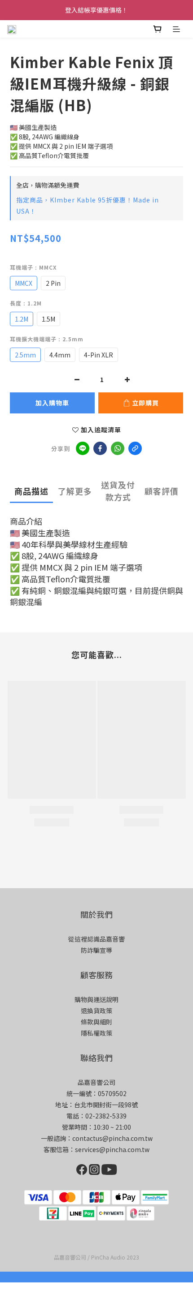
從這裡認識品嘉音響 (96, 938)
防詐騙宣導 (96, 950)
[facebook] (100, 448)
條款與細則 (96, 1021)
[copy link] (135, 448)
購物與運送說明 (96, 999)
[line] (82, 448)
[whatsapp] (117, 448)
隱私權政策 (96, 1032)
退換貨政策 (96, 1010)
